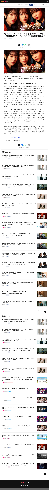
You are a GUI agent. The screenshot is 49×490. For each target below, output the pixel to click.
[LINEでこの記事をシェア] (24, 45)
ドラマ (31, 4)
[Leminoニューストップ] (5, 1)
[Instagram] (25, 485)
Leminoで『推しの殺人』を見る (12, 137)
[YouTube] (21, 485)
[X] (23, 485)
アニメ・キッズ (37, 4)
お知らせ (4, 4)
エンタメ (9, 4)
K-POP (26, 4)
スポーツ (14, 4)
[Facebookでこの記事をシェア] (22, 45)
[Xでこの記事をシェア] (19, 45)
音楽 (46, 4)
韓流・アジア (20, 4)
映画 (43, 4)
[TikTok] (28, 485)
